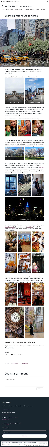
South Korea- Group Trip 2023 (10, 418)
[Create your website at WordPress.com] (24, 1)
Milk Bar (14, 228)
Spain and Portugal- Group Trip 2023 (12, 423)
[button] (14, 91)
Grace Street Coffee (10, 227)
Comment (40, 388)
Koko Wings (29, 227)
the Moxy (41, 167)
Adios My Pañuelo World (8, 412)
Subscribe (24, 436)
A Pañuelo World (10, 6)
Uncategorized (25, 363)
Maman (34, 225)
